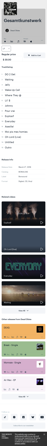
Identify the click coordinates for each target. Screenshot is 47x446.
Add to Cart (36, 55)
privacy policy (20, 443)
